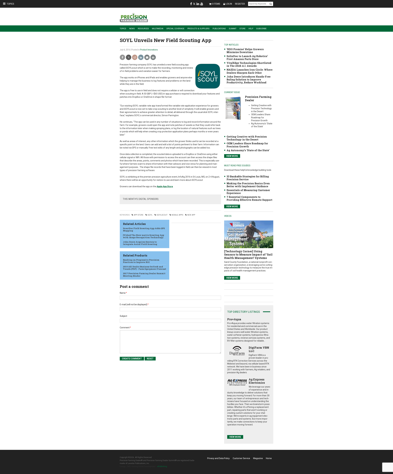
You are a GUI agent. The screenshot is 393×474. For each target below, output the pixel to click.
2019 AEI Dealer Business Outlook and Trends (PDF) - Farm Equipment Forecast (144, 267)
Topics (10, 4)
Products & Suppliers (198, 28)
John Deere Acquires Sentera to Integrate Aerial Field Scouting (140, 243)
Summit (232, 28)
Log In (229, 4)
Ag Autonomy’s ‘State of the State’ (248, 150)
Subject (123, 316)
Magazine (258, 458)
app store (138, 215)
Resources (143, 28)
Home (269, 458)
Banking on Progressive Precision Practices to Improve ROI (141, 261)
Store (242, 28)
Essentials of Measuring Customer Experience (248, 191)
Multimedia (157, 28)
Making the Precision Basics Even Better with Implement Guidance (248, 185)
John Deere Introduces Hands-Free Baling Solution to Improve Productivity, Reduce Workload (248, 79)
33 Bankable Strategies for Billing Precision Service (248, 178)
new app (191, 215)
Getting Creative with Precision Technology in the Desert (247, 138)
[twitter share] (128, 57)
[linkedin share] (141, 57)
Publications (219, 28)
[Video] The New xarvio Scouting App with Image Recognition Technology (143, 236)
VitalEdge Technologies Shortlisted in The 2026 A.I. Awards (249, 64)
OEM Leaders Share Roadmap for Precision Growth (247, 145)
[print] (153, 57)
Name (123, 293)
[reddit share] (134, 57)
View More (232, 156)
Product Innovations (149, 49)
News (132, 28)
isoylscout (162, 215)
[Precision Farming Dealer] (233, 108)
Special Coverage (175, 28)
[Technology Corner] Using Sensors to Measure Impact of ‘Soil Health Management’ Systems (248, 254)
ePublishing (162, 466)
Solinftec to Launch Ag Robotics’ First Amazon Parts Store (247, 57)
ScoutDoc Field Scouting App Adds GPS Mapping (144, 229)
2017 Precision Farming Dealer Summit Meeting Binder (144, 274)
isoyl (150, 215)
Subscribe (261, 28)
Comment (125, 327)
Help (251, 28)
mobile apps (177, 215)
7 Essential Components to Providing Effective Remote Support (249, 198)
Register (240, 4)
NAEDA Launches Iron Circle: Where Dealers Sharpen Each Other (249, 71)
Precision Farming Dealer (258, 98)
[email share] (147, 57)
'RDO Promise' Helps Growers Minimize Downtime (245, 51)
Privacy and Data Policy (218, 458)
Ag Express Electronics (257, 381)
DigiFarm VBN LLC (259, 349)
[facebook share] (122, 57)
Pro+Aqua (234, 319)
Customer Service (241, 458)
